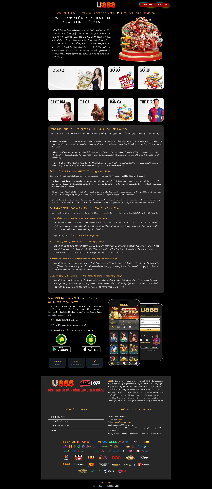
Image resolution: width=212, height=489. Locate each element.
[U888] (106, 5)
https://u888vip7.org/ (89, 235)
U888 (58, 13)
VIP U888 (151, 13)
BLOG (138, 13)
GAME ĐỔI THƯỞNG (104, 13)
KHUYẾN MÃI (126, 13)
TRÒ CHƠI (86, 13)
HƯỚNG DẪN (70, 13)
